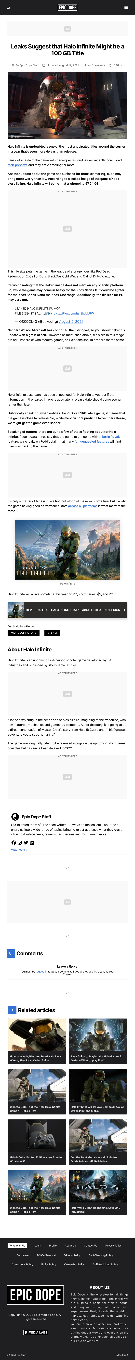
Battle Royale (111, 437)
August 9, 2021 (71, 321)
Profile (52, 1245)
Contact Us (90, 1245)
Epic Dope (20, 1355)
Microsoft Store (23, 632)
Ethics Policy (48, 1264)
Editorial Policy (72, 1255)
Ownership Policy (74, 1264)
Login (37, 1245)
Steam (52, 632)
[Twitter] (25, 842)
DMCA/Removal (46, 1255)
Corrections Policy (22, 1264)
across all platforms (82, 506)
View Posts (19, 849)
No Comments (96, 65)
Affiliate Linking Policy (105, 1264)
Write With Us (17, 1245)
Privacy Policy (113, 1245)
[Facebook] (13, 842)
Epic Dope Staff (29, 65)
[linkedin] (32, 842)
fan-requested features (92, 441)
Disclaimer (23, 1255)
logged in (41, 971)
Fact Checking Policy (101, 1255)
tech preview (17, 165)
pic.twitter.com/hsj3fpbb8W (74, 313)
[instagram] (19, 842)
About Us (70, 1245)
